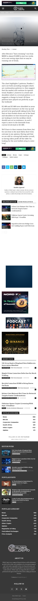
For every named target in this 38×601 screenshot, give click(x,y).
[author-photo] (19, 185)
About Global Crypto (16, 595)
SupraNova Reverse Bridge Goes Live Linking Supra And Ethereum (22, 225)
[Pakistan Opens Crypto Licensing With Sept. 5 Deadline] (6, 217)
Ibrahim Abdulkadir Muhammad (15, 408)
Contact (24, 595)
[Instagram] (16, 589)
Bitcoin (12, 12)
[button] (3, 8)
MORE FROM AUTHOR (25, 202)
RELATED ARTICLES (9, 202)
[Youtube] (26, 589)
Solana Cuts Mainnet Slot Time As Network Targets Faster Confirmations (22, 208)
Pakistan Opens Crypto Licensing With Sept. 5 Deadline (22, 216)
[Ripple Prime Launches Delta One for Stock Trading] (6, 461)
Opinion (11, 38)
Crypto (20, 155)
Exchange (26, 155)
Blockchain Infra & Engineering (5, 209)
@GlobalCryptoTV (19, 439)
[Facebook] (3, 167)
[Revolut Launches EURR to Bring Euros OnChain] (6, 470)
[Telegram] (24, 167)
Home (2, 12)
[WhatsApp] (11, 167)
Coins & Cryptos (6, 367)
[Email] (20, 167)
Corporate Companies (17, 494)
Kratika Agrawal (19, 187)
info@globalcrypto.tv (22, 577)
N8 (18, 398)
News (7, 12)
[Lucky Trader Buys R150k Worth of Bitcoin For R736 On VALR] (6, 501)
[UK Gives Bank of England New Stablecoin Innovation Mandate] (6, 453)
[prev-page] (3, 232)
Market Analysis (14, 157)
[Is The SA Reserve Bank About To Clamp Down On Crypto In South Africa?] (6, 483)
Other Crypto (17, 38)
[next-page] (6, 232)
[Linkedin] (15, 167)
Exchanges (5, 157)
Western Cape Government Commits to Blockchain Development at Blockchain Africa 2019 (23, 491)
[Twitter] (7, 167)
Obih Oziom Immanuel (16, 367)
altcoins (9, 155)
